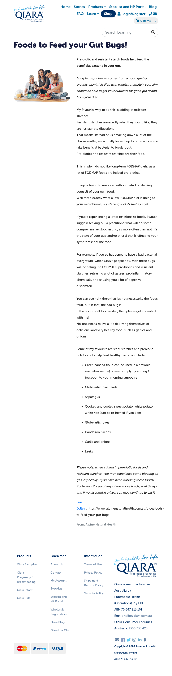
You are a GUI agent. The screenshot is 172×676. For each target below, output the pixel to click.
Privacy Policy (93, 572)
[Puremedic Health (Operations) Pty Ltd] (29, 14)
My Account (58, 580)
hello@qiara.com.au (138, 616)
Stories (79, 7)
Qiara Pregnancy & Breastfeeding (26, 577)
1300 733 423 (138, 628)
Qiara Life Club (60, 630)
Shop (108, 14)
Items (145, 21)
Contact (56, 572)
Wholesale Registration (58, 612)
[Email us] (117, 639)
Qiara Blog (58, 622)
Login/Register (133, 14)
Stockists (56, 588)
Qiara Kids (23, 598)
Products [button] (95, 7)
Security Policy (94, 593)
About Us (57, 564)
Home (65, 7)
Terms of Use (93, 564)
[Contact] (152, 13)
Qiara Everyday (27, 564)
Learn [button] (91, 14)
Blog (153, 7)
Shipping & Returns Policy (93, 583)
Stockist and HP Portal (127, 7)
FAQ (80, 14)
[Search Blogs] (153, 32)
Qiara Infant (25, 590)
